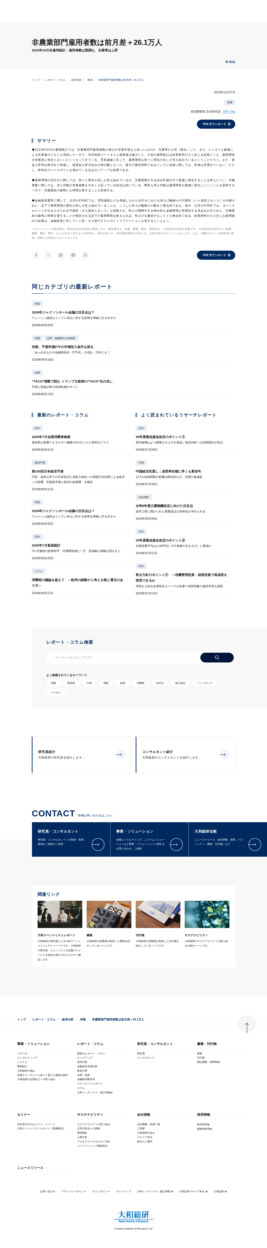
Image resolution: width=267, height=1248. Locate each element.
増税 (105, 683)
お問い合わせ (47, 1191)
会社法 (160, 683)
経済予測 (40, 462)
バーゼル (56, 692)
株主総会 (180, 683)
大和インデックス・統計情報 (153, 1191)
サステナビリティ (90, 1114)
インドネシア (204, 683)
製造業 (71, 683)
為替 (122, 683)
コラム (38, 571)
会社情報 (143, 1114)
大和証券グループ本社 (192, 1191)
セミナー (23, 1114)
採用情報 (203, 1114)
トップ (35, 79)
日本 (37, 428)
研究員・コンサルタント (155, 1044)
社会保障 (144, 497)
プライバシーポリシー (73, 1191)
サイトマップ (123, 1191)
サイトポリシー (101, 1191)
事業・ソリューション (33, 1044)
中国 (141, 462)
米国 (89, 79)
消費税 (140, 683)
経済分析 (76, 79)
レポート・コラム (55, 79)
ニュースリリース (30, 1168)
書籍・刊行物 (207, 1044)
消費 (53, 683)
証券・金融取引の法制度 (61, 338)
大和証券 (219, 1191)
